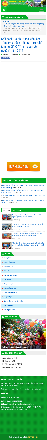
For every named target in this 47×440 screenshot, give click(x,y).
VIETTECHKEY (32, 437)
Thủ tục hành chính (10, 275)
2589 (28, 54)
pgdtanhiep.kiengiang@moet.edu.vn (21, 404)
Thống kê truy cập (13, 353)
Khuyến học (8, 297)
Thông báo (7, 258)
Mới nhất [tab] (6, 210)
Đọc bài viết (6, 58)
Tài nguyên (7, 279)
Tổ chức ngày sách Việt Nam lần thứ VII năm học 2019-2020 (23, 195)
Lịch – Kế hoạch (9, 262)
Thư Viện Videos (9, 310)
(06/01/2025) (16, 248)
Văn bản (6, 271)
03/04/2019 (14, 54)
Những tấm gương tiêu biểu (13, 301)
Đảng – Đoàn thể (26, 24)
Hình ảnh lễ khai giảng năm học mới (15, 347)
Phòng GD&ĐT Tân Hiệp (15, 17)
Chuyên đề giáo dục (12, 24)
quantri (5, 54)
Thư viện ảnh (8, 305)
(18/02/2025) (16, 220)
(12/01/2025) (16, 229)
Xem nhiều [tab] (17, 210)
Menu (7, 254)
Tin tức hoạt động (18, 26)
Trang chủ (6, 21)
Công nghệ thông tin (10, 292)
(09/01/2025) (16, 238)
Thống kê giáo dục (10, 288)
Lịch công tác (8, 266)
